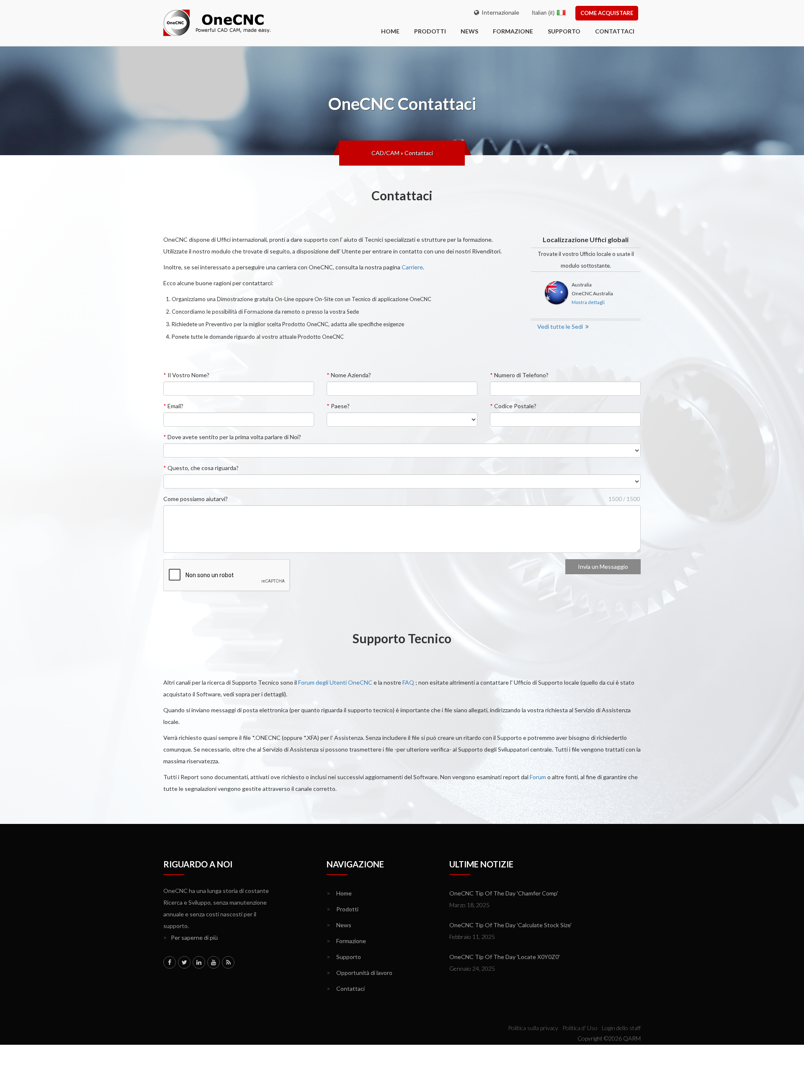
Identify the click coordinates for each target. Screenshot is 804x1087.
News (469, 31)
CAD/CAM (385, 152)
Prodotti (430, 31)
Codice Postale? (513, 405)
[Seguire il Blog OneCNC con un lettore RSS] (228, 962)
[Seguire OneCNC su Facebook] (169, 962)
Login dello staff (621, 1027)
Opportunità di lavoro (359, 972)
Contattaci (614, 31)
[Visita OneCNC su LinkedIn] (199, 962)
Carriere (412, 267)
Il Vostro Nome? (186, 375)
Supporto (564, 31)
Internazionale (499, 12)
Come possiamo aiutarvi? (195, 498)
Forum (538, 776)
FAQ (408, 682)
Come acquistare (606, 13)
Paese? (338, 405)
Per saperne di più (190, 937)
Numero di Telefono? (519, 375)
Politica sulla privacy (533, 1027)
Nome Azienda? (349, 375)
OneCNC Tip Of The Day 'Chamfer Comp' (503, 893)
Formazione (513, 31)
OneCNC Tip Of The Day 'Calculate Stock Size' (510, 924)
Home (339, 893)
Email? (173, 405)
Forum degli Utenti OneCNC (335, 682)
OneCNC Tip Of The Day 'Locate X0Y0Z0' (504, 956)
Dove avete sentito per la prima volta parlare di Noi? (232, 436)
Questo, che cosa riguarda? (201, 467)
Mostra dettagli (588, 302)
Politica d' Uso (580, 1027)
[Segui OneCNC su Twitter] (184, 962)
